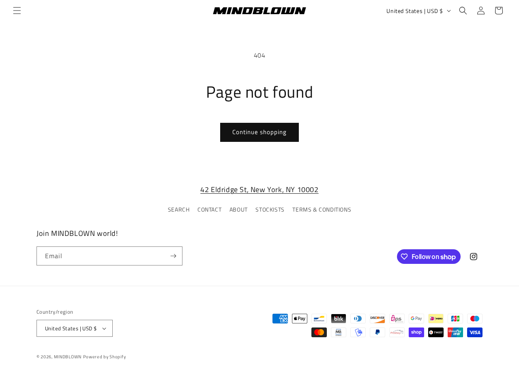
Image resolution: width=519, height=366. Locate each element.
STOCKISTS (269, 209)
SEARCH (179, 209)
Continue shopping (259, 132)
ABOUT (238, 209)
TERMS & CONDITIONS (321, 209)
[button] (17, 10)
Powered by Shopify (104, 356)
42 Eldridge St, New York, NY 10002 (259, 189)
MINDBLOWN (67, 356)
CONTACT (209, 209)
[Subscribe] (173, 255)
